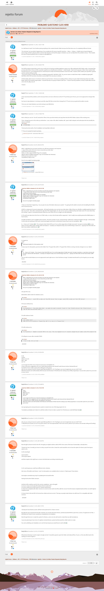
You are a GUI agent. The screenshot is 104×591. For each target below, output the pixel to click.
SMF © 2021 (44, 587)
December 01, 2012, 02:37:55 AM (32, 184)
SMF (39, 587)
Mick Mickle (13, 74)
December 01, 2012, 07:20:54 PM (32, 352)
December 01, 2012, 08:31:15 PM (32, 506)
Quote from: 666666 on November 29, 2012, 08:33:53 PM (33, 188)
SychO (56, 588)
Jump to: (84, 563)
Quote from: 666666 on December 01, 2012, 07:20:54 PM (33, 387)
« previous (92, 33)
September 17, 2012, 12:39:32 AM (32, 93)
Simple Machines (51, 587)
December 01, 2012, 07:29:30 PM (32, 418)
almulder (13, 246)
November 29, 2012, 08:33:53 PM (32, 145)
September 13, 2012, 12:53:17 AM (32, 44)
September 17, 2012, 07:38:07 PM (32, 114)
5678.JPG (25, 172)
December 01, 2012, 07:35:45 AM (32, 236)
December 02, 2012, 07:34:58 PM (32, 531)
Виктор (13, 154)
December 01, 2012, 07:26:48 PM (32, 384)
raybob (39, 28)
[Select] (25, 123)
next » (96, 33)
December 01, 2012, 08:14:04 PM (32, 441)
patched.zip (26, 133)
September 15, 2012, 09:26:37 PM (32, 65)
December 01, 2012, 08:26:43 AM (32, 271)
